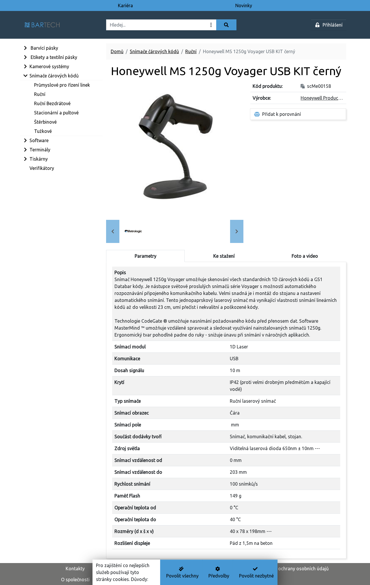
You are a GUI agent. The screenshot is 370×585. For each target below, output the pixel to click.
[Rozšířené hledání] (211, 24)
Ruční (191, 51)
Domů (117, 51)
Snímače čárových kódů (154, 51)
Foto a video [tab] (305, 256)
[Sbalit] (25, 75)
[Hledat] (226, 24)
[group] (133, 231)
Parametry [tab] (145, 256)
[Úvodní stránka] (61, 25)
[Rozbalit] (25, 47)
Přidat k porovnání (281, 114)
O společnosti (75, 579)
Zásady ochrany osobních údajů (295, 568)
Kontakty (75, 568)
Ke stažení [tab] (224, 256)
